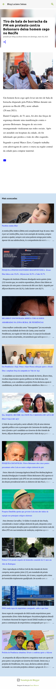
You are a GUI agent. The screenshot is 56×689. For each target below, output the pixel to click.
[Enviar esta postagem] (4, 161)
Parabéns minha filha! (10, 225)
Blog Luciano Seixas (16, 4)
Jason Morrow (34, 685)
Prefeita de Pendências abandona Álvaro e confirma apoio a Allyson (27, 652)
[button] (4, 42)
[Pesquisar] (52, 4)
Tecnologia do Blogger (29, 680)
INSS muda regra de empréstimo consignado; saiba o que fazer (25, 608)
